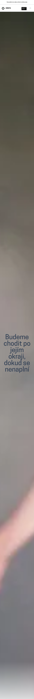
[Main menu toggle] (30, 8)
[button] (24, 8)
